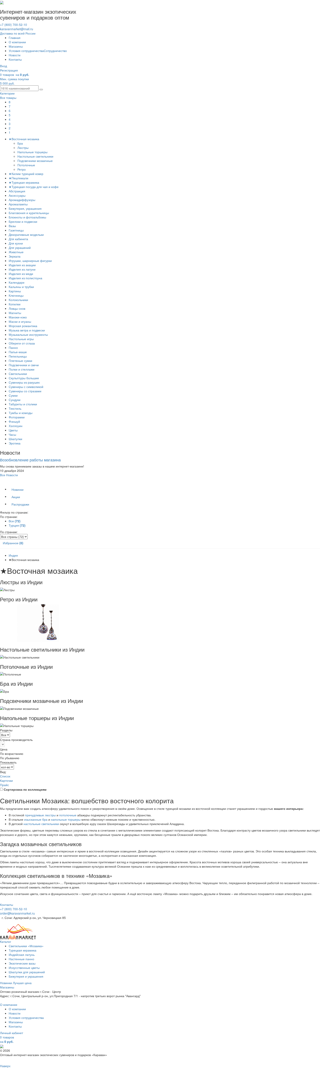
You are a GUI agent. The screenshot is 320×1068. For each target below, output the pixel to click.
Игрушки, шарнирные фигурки (30, 260)
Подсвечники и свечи (24, 365)
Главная (14, 37)
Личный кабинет (11, 1033)
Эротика (14, 443)
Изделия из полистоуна (25, 278)
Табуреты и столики (23, 404)
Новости (14, 55)
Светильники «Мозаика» (26, 946)
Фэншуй (14, 421)
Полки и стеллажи (21, 369)
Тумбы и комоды (20, 413)
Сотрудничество (55, 50)
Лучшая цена (22, 983)
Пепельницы (18, 356)
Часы (12, 434)
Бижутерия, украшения (25, 208)
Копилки (14, 304)
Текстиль (15, 408)
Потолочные (26, 165)
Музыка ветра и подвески (27, 330)
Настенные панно (21, 959)
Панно (13, 347)
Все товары (8, 97)
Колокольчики (18, 300)
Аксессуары (17, 195)
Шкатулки (15, 439)
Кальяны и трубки (21, 286)
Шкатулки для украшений (27, 972)
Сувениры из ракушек (24, 382)
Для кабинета (18, 239)
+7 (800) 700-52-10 (13, 24)
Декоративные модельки (26, 234)
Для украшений (20, 247)
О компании (17, 42)
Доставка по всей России (17, 33)
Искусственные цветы (24, 967)
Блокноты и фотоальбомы (27, 217)
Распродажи (20, 504)
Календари (16, 282)
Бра (20, 143)
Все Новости (9, 475)
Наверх (5, 1066)
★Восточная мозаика (24, 139)
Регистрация (9, 70)
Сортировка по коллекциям (25, 789)
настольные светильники (41, 824)
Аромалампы (18, 204)
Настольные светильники (35, 156)
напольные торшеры (66, 819)
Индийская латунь (22, 954)
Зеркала (14, 256)
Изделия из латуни (22, 269)
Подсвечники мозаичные (35, 160)
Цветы (13, 430)
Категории (7, 93)
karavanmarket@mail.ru (16, 29)
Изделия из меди (21, 273)
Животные (16, 252)
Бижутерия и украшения (26, 976)
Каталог (5, 941)
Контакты (15, 59)
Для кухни (16, 243)
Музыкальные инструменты (28, 334)
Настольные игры (21, 339)
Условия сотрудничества (26, 50)
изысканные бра (35, 819)
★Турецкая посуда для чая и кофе (34, 187)
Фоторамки (17, 417)
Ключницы (16, 295)
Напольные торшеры (32, 152)
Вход (3, 66)
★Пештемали (18, 178)
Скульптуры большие (24, 378)
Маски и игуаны (20, 321)
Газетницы (16, 230)
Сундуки (14, 400)
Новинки (18, 489)
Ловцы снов (17, 308)
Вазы (12, 226)
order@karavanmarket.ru (17, 913)
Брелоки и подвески (23, 221)
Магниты (15, 313)
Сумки (13, 395)
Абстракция (17, 191)
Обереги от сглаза (22, 343)
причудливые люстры (40, 815)
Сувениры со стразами (25, 391)
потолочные (67, 815)
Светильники (18, 373)
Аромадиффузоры (22, 200)
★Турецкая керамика (24, 182)
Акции (16, 497)
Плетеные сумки (20, 360)
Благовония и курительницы (29, 213)
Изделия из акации (22, 265)
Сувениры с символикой (26, 386)
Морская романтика (23, 326)
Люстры (23, 147)
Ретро (22, 169)
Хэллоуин (15, 426)
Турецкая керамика (22, 950)
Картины (15, 291)
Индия (13, 555)
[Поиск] (41, 89)
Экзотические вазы (22, 963)
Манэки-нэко (18, 317)
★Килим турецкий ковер (26, 173)
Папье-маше (18, 352)
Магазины (16, 46)
